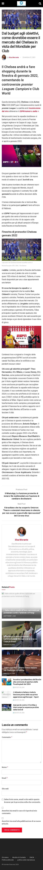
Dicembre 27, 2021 (29, 57)
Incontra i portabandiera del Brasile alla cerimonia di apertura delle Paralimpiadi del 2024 (27, 682)
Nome (5, 767)
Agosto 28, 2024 (19, 687)
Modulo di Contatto (19, 857)
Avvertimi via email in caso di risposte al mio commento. (19, 812)
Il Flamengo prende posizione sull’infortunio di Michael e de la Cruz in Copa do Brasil (20, 639)
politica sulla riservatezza (26, 860)
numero (29, 111)
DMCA (32, 857)
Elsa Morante (14, 57)
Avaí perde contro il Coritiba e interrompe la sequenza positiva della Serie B (26, 707)
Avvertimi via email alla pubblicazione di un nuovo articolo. (21, 822)
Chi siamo (5, 857)
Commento (7, 737)
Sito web (5, 789)
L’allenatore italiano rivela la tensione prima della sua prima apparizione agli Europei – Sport (26, 694)
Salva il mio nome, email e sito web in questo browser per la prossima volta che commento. (22, 800)
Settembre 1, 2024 (10, 616)
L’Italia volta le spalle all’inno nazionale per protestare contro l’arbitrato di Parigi (21, 611)
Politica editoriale (8, 860)
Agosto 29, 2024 (10, 644)
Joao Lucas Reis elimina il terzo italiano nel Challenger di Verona (20, 669)
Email (5, 778)
